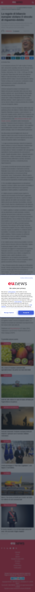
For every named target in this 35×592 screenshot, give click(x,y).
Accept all (26, 312)
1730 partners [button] (12, 291)
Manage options (9, 312)
